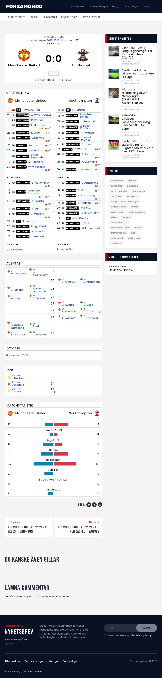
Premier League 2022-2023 (44, 40)
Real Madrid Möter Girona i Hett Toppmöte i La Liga (138, 74)
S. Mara (82, 190)
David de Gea (31, 110)
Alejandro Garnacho (34, 192)
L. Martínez (38, 125)
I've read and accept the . (129, 635)
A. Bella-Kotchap (85, 127)
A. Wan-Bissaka (41, 115)
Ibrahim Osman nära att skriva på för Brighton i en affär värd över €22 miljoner (137, 146)
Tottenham (116, 243)
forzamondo (132, 63)
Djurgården (116, 196)
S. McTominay (41, 183)
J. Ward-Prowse (86, 138)
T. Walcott (81, 149)
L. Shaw (35, 133)
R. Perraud (87, 133)
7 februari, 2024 (130, 132)
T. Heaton (29, 221)
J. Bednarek (88, 121)
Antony (33, 145)
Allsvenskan (117, 180)
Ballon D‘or (116, 185)
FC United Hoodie (121, 270)
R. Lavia (86, 144)
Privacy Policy (143, 635)
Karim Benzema (136, 211)
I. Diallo (86, 223)
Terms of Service (32, 671)
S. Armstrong (90, 183)
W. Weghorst (36, 167)
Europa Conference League (124, 201)
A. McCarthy (80, 218)
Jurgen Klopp (117, 211)
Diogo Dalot (38, 226)
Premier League (118, 232)
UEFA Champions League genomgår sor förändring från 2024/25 (137, 52)
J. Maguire (37, 214)
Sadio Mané (134, 238)
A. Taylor (22, 355)
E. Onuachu (85, 203)
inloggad (27, 596)
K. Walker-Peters (86, 116)
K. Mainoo (38, 231)
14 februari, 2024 (131, 61)
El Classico (132, 196)
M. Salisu (86, 208)
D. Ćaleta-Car (90, 213)
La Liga (114, 217)
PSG (133, 232)
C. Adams (84, 169)
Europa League (118, 206)
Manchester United (120, 227)
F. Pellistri (38, 201)
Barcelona (132, 185)
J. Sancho (34, 150)
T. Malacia (37, 236)
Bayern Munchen (119, 191)
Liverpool (126, 217)
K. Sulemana (89, 162)
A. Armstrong (86, 195)
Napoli (138, 227)
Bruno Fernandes (38, 156)
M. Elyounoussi (91, 228)
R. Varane (37, 120)
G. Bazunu (78, 110)
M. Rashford (35, 162)
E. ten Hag (17, 249)
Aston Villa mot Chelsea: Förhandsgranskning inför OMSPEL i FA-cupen (136, 122)
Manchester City (119, 222)
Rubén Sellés (64, 249)
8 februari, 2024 (130, 80)
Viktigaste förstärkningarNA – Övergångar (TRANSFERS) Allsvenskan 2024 (134, 96)
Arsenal (132, 180)
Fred (35, 208)
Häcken (134, 206)
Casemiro (38, 138)
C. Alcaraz (88, 154)
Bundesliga (139, 191)
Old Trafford (47, 80)
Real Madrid (117, 238)
